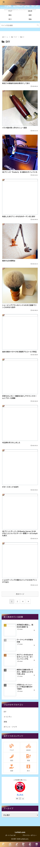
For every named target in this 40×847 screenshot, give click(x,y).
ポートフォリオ (10, 835)
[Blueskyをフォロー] (17, 798)
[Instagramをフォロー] (20, 798)
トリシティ (8, 716)
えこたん (20, 794)
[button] (38, 25)
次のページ (20, 594)
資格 (5, 721)
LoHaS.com (20, 2)
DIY (5, 711)
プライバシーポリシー (29, 835)
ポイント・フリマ (10, 726)
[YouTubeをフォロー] (23, 798)
